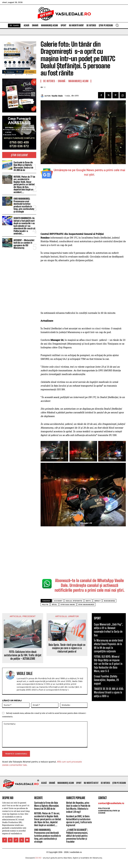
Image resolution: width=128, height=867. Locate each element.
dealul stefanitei (74, 601)
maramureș (109, 601)
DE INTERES (49, 81)
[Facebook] (101, 95)
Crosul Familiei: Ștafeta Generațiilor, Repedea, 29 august (106, 680)
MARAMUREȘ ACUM (78, 81)
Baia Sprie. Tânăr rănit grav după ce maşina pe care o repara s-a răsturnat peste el (67, 648)
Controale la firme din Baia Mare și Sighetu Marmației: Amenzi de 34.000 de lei (23, 166)
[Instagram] (10, 840)
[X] (108, 95)
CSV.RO (38, 858)
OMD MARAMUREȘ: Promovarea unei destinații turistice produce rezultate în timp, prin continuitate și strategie (24, 205)
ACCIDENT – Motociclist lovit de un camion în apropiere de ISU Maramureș (24, 244)
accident (58, 601)
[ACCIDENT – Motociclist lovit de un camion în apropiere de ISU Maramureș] (7, 242)
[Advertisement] (83, 209)
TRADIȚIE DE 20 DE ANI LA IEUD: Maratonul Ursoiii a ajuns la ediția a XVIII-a (109, 692)
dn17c (88, 601)
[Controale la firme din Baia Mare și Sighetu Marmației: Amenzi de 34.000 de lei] (7, 165)
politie (45, 604)
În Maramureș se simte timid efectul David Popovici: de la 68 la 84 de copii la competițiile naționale (108, 646)
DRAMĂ (61, 81)
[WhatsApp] (123, 95)
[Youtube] (27, 840)
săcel (54, 604)
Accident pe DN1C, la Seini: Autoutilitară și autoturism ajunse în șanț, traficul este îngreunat (79, 821)
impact (97, 601)
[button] (117, 25)
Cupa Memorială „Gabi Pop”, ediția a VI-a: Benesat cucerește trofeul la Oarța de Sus (108, 630)
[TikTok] (15, 840)
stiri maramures (86, 604)
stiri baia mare (68, 604)
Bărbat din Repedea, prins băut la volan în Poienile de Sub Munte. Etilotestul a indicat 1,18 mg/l (78, 807)
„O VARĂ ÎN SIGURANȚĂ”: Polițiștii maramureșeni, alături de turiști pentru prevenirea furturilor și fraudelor (77, 835)
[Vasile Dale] (42, 95)
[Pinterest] (115, 95)
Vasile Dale (57, 96)
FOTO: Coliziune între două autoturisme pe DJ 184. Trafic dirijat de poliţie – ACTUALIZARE (22, 655)
